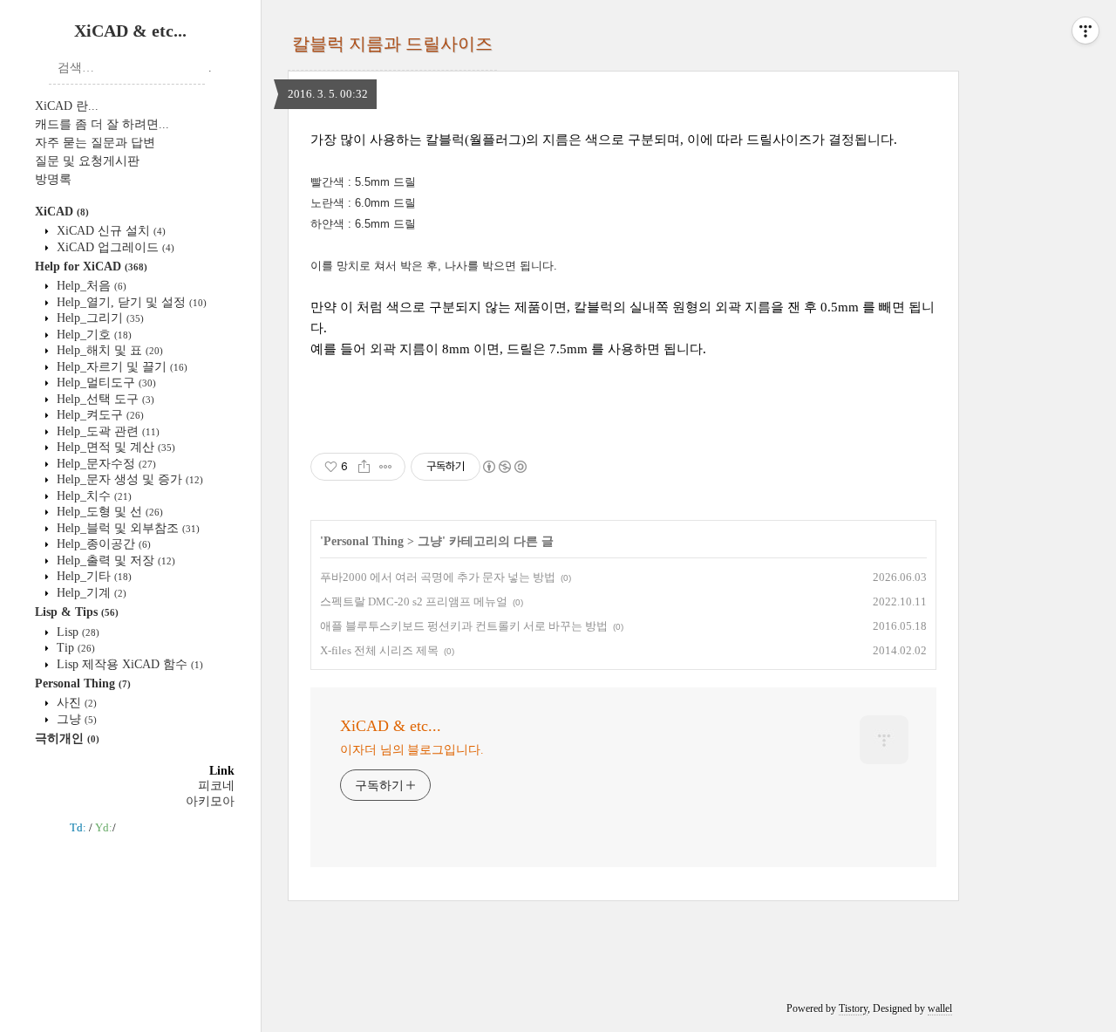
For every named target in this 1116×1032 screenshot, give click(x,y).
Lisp (76, 632)
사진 (75, 702)
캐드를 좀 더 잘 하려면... (102, 124)
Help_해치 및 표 (108, 350)
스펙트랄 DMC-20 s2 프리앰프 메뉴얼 (413, 601)
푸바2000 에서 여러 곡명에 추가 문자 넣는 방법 (437, 577)
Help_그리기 (98, 318)
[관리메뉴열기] (1085, 30)
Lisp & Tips (77, 612)
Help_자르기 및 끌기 (120, 366)
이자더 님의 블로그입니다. (412, 749)
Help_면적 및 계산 (114, 447)
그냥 (75, 719)
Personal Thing (83, 683)
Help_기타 (92, 576)
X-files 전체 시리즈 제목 (379, 650)
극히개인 (67, 738)
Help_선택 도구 (103, 399)
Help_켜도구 (98, 414)
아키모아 (210, 801)
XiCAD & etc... (130, 30)
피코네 (216, 785)
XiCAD (62, 211)
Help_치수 (92, 495)
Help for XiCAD (91, 266)
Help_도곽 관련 (106, 431)
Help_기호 (92, 334)
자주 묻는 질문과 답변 (95, 142)
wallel (940, 1008)
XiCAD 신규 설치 (109, 230)
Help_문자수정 (104, 463)
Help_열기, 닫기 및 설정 (130, 302)
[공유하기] (364, 467)
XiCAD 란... (67, 106)
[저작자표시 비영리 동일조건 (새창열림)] (503, 467)
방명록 (53, 179)
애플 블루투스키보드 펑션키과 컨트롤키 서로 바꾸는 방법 (464, 625)
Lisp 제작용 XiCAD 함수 (128, 664)
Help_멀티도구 (104, 382)
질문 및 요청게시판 (87, 160)
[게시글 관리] (386, 467)
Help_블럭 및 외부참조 (126, 528)
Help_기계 (89, 592)
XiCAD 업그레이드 (113, 247)
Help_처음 (89, 285)
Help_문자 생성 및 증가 (128, 479)
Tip (74, 647)
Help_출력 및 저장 (114, 560)
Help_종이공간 (102, 543)
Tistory (853, 1008)
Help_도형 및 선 (108, 511)
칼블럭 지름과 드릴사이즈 (392, 43)
